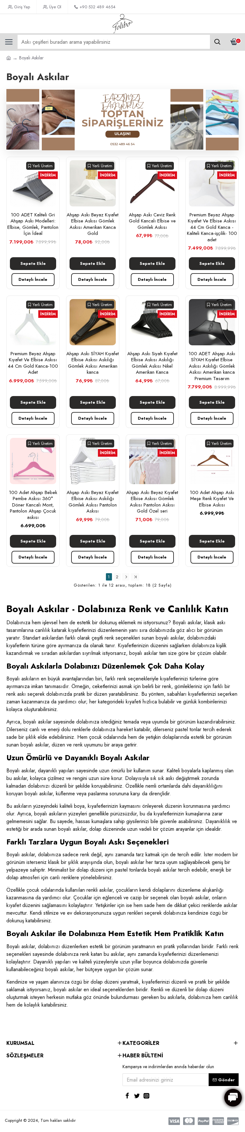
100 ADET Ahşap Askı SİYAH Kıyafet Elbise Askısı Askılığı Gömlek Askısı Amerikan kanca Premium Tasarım (212, 366)
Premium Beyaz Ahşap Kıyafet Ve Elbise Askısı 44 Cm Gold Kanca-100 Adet (33, 363)
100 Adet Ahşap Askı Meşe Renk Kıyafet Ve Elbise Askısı (212, 499)
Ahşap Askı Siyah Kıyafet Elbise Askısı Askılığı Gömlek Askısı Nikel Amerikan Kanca (152, 363)
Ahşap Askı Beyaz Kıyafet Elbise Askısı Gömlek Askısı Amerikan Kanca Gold (92, 224)
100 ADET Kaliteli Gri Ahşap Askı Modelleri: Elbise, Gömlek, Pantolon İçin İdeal (32, 224)
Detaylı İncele (33, 279)
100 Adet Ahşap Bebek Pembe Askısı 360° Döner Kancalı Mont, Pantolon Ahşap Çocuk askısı (33, 505)
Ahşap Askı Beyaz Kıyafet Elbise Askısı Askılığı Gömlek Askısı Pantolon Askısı (92, 502)
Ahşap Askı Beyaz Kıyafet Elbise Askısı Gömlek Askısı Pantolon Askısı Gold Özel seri (152, 502)
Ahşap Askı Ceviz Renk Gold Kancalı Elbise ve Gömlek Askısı (152, 221)
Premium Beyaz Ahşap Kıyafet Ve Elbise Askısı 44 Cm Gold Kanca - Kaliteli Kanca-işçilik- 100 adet (212, 227)
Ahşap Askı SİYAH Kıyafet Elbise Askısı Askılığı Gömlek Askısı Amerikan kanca (92, 363)
